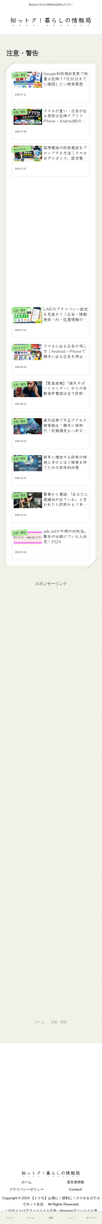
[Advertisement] (51, 239)
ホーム (26, 1182)
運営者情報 (75, 1182)
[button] (90, 849)
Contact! (75, 1189)
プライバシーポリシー (26, 1189)
